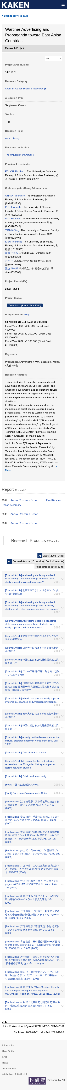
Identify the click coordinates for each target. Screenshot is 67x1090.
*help (26, 314)
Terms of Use (9, 1068)
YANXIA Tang (12, 230)
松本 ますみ (11, 253)
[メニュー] (62, 4)
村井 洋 (9, 260)
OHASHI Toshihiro (15, 195)
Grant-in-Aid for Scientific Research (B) (26, 88)
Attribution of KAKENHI (14, 1074)
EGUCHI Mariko (14, 171)
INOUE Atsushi (13, 207)
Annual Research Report (24, 500)
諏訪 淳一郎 (11, 268)
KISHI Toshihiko (13, 241)
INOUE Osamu (13, 218)
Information (8, 1045)
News (5, 1062)
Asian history (12, 138)
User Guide (8, 1051)
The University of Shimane (19, 154)
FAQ (4, 1057)
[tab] (35, 540)
